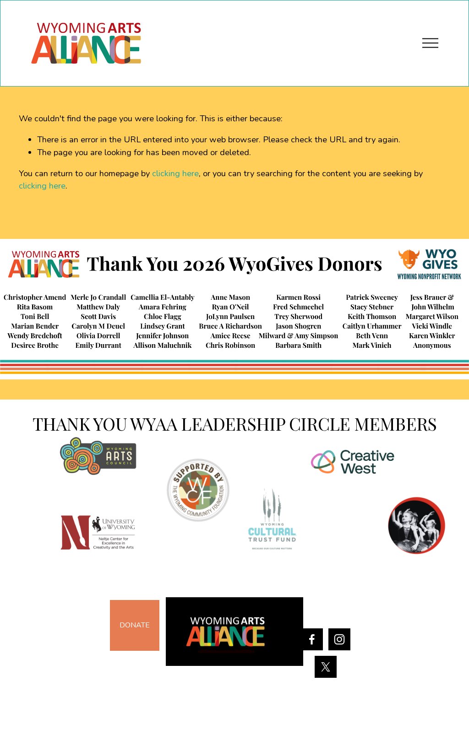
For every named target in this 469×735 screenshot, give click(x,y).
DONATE (135, 625)
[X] (326, 667)
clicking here (175, 173)
